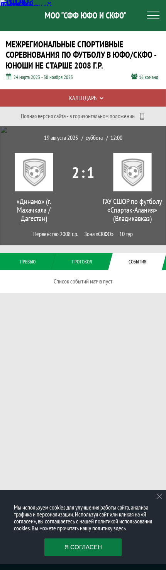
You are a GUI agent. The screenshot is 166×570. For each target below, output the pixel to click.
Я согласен (83, 547)
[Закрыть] (159, 496)
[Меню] (153, 15)
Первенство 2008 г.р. (55, 234)
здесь (119, 528)
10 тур (126, 234)
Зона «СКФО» (98, 234)
